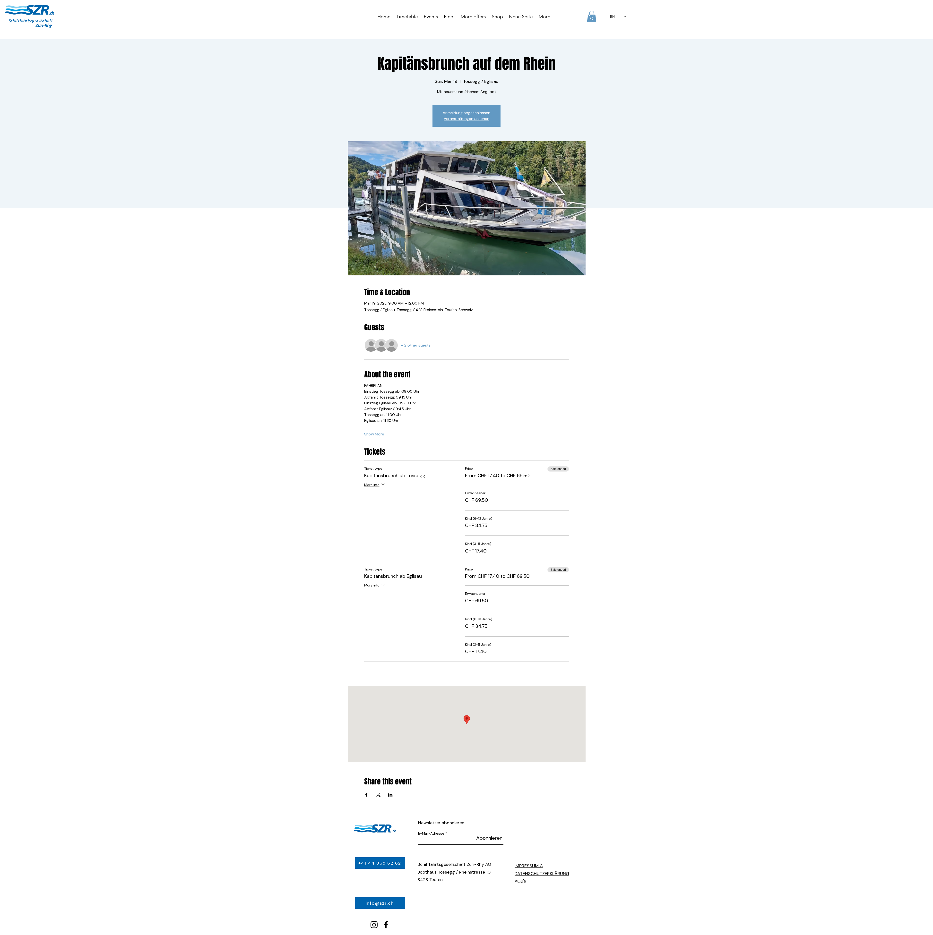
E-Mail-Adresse (431, 833)
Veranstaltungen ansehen (466, 118)
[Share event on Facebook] (366, 795)
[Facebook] (386, 924)
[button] (591, 16)
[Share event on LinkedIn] (390, 795)
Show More (374, 434)
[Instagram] (374, 924)
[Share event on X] (378, 795)
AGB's (520, 881)
